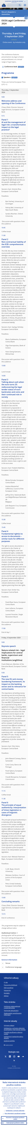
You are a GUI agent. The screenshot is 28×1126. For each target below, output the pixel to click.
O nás (6, 982)
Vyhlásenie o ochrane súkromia (15, 1110)
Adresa (6, 996)
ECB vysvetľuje (8, 988)
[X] (5, 1056)
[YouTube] (18, 1056)
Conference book (10, 67)
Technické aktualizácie (11, 1010)
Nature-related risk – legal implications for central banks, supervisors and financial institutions (13, 655)
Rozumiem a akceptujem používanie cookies (15, 1118)
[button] (25, 2)
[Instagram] (14, 1056)
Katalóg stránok (9, 1045)
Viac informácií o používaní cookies (15, 1113)
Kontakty (7, 993)
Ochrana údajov (9, 1025)
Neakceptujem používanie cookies (15, 1122)
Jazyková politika (9, 1041)
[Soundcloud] (23, 1056)
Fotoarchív (7, 990)
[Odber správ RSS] (14, 1060)
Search (19, 5)
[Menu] (25, 5)
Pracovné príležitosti (10, 985)
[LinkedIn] (10, 1056)
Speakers (7, 77)
